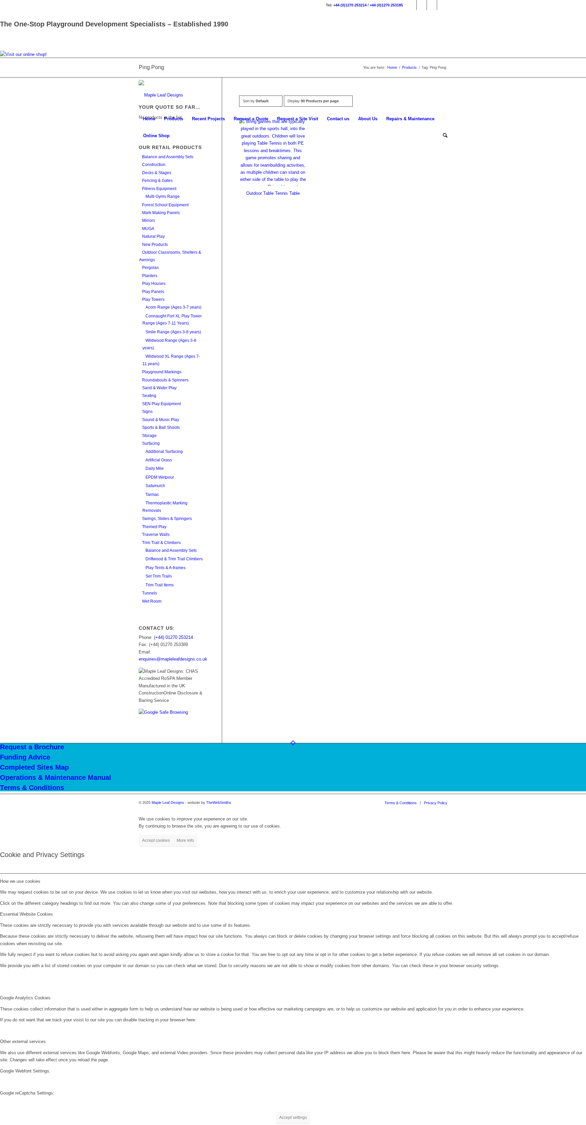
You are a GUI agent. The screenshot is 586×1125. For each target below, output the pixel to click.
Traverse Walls (156, 534)
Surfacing (151, 443)
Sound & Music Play (160, 419)
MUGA (148, 228)
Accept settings (293, 1117)
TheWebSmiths (218, 802)
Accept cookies (156, 840)
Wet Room (151, 601)
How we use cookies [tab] (20, 881)
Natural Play (153, 236)
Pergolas (150, 267)
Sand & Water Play (159, 388)
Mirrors (148, 220)
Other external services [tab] (23, 1041)
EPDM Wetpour (159, 477)
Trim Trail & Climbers (161, 542)
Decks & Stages (156, 172)
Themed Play (154, 526)
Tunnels (149, 593)
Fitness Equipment (159, 188)
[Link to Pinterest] (442, 5)
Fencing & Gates (157, 180)
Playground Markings (161, 372)
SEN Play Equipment (161, 403)
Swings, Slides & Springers (167, 518)
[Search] (442, 135)
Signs (147, 411)
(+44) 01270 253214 (173, 637)
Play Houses (153, 283)
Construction (153, 164)
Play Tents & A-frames (165, 567)
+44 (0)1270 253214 (350, 5)
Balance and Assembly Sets (167, 156)
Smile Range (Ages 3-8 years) (173, 332)
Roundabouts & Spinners (165, 380)
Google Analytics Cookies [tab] (25, 997)
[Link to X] (432, 5)
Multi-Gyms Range (162, 196)
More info (185, 840)
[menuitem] (149, 118)
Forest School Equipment (165, 205)
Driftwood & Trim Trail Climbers (174, 559)
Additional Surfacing (164, 451)
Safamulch (155, 485)
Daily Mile (154, 468)
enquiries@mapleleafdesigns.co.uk (173, 659)
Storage (149, 435)
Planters (149, 275)
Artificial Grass (158, 460)
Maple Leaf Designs (168, 802)
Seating (149, 395)
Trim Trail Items (159, 585)
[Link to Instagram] (422, 5)
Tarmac (152, 494)
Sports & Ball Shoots (161, 427)
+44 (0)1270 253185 (386, 5)
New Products (155, 244)
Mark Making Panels (161, 212)
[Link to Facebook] (411, 5)
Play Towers (153, 299)
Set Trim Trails (158, 576)
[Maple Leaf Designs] (161, 95)
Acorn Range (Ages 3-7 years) (173, 307)
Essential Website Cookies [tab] (26, 914)
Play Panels (153, 291)
